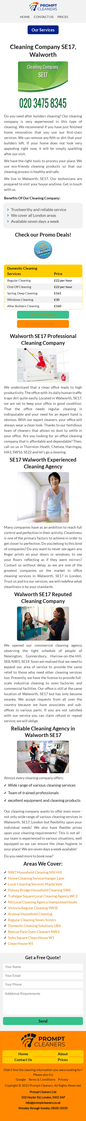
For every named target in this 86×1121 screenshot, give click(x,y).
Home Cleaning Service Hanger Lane (36, 878)
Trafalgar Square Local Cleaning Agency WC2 (43, 896)
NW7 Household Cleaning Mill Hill (35, 872)
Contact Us (43, 17)
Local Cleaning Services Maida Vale (35, 884)
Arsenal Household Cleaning (30, 914)
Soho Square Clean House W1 (31, 937)
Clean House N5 (20, 943)
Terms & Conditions (41, 1079)
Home (25, 17)
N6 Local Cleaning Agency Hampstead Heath (42, 902)
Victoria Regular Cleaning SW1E (33, 908)
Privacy (63, 1079)
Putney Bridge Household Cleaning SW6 (39, 890)
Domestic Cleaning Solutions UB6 (34, 925)
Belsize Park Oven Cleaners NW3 (33, 931)
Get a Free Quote (43, 314)
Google (21, 1079)
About (63, 1054)
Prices (62, 17)
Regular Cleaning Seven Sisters (32, 920)
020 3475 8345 (43, 324)
